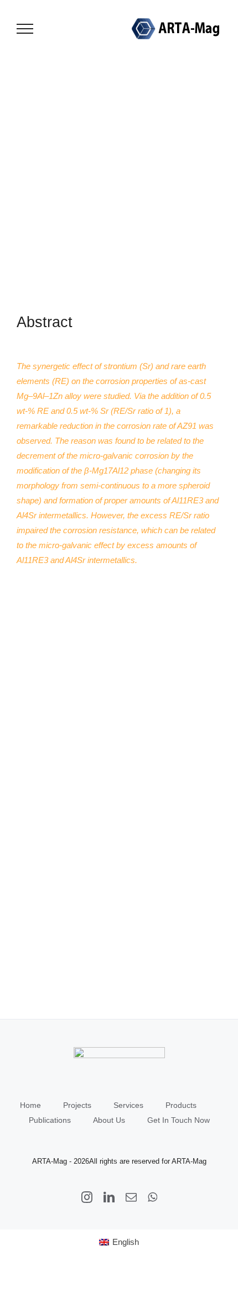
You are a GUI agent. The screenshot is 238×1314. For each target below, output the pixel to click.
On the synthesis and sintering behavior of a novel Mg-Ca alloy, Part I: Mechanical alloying (59, 802)
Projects (77, 1105)
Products (180, 1105)
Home (30, 1105)
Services (128, 1105)
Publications (50, 1120)
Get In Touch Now (178, 1120)
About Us (109, 1120)
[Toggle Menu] (25, 29)
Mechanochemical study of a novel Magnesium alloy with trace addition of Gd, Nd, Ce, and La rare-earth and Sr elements (59, 662)
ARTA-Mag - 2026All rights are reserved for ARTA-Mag (119, 1161)
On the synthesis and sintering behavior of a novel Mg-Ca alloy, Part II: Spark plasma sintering (59, 947)
